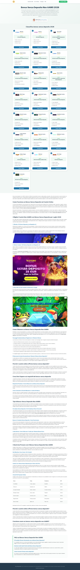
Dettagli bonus (21, 67)
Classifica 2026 (30, 1)
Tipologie (42, 1)
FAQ (45, 1)
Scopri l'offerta (40, 47)
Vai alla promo (58, 47)
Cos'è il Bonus (36, 1)
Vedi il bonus (21, 47)
